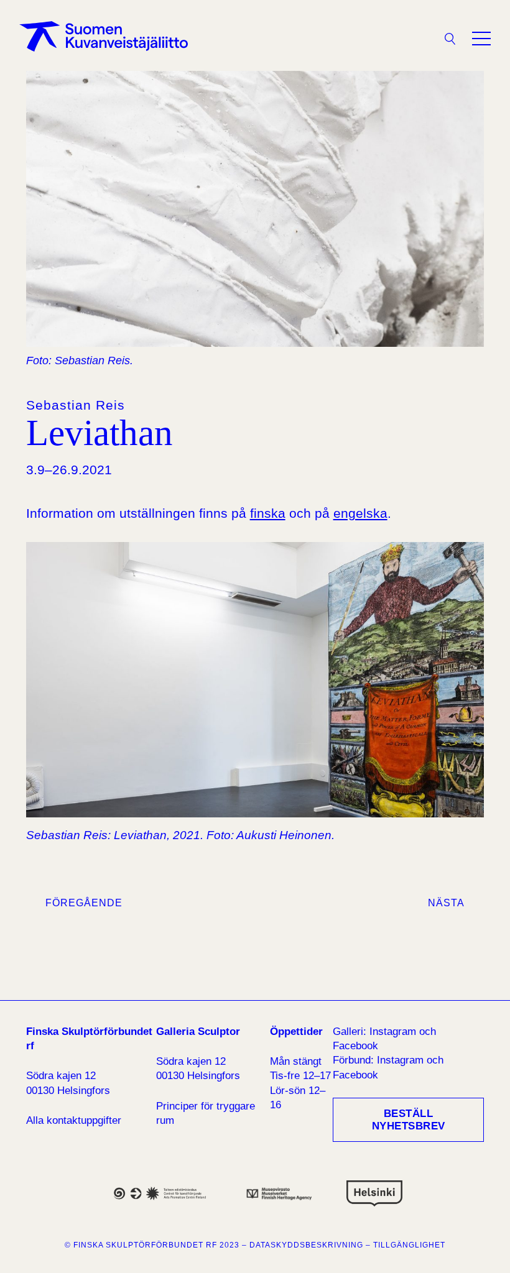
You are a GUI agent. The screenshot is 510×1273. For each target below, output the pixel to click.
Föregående (84, 903)
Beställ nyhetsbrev (408, 1120)
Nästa (446, 903)
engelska (360, 513)
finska (267, 513)
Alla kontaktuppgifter (73, 1120)
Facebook (355, 1046)
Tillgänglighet (409, 1245)
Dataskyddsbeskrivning (306, 1245)
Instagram (392, 1031)
